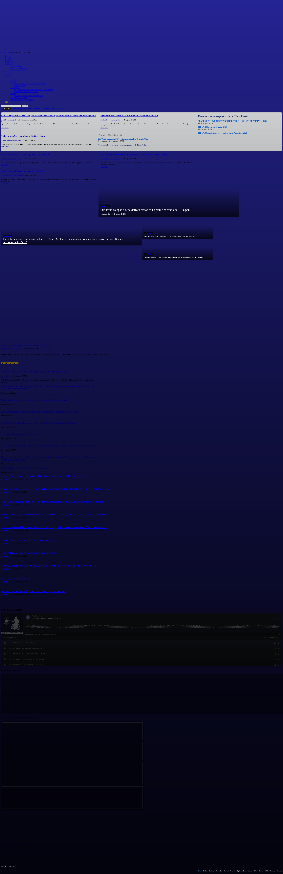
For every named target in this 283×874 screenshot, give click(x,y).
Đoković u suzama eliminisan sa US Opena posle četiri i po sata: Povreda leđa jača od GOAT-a (49, 565)
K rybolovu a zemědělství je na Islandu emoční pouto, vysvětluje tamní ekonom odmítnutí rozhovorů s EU (54, 527)
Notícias (105, 206)
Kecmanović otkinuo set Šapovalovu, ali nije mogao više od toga (33, 591)
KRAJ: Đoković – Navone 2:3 (15, 578)
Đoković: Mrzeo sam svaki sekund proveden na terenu (28, 553)
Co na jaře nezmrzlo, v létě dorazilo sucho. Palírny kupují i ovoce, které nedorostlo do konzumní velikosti (54, 514)
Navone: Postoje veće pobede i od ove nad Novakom (27, 540)
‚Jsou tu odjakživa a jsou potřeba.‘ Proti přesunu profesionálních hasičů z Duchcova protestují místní (52, 501)
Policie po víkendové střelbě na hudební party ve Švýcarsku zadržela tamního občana (44, 476)
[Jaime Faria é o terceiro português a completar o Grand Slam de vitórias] (177, 228)
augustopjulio (5, 479)
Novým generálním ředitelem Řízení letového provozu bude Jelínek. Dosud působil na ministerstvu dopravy (55, 489)
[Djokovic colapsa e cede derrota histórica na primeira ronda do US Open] (168, 192)
